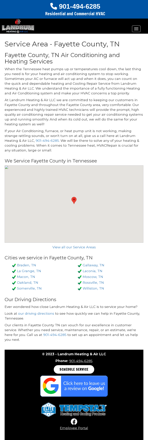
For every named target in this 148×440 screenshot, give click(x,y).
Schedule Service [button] (74, 369)
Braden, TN (26, 265)
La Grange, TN (29, 271)
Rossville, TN (93, 282)
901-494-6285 (79, 6)
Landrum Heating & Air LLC (18, 26)
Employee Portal (74, 428)
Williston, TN (93, 288)
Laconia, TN (92, 271)
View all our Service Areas (74, 247)
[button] (74, 200)
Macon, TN (26, 277)
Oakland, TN (27, 282)
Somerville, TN (29, 288)
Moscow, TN (93, 277)
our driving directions (36, 313)
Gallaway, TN (93, 265)
